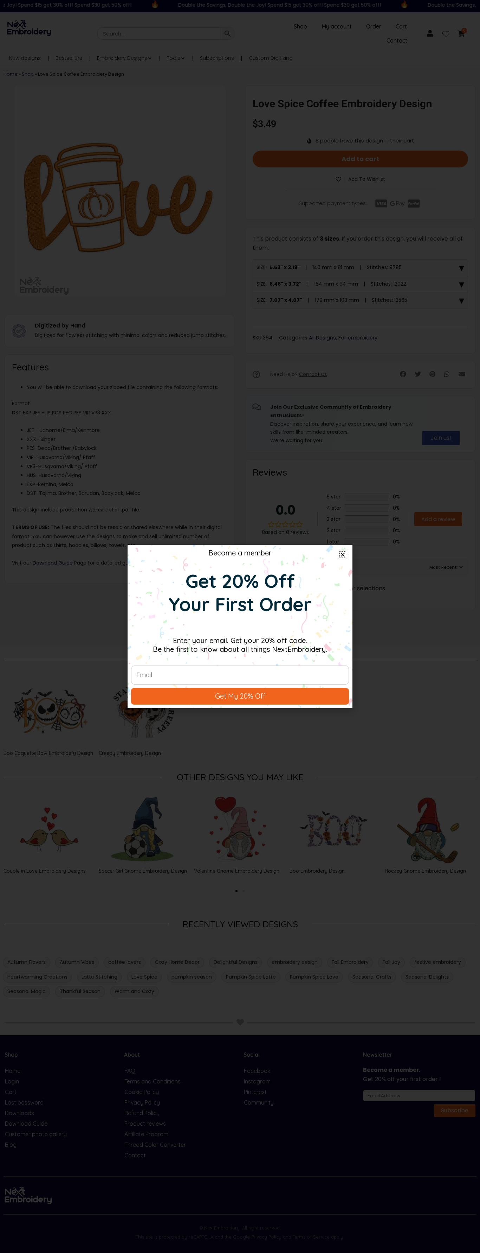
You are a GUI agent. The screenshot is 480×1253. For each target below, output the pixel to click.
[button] (342, 554)
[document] (240, 626)
